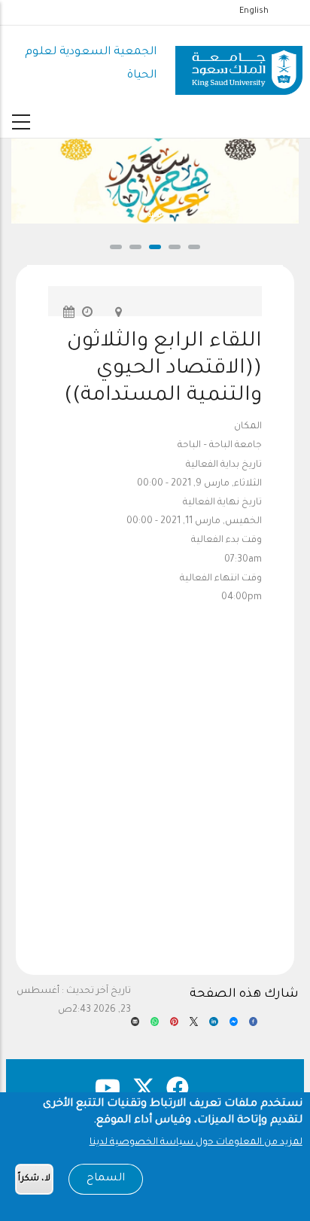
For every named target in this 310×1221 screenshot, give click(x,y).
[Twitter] (194, 1026)
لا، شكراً (34, 1179)
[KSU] (239, 65)
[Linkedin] (213, 1026)
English (254, 11)
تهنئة (155, 216)
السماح (106, 1179)
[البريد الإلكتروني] (135, 1026)
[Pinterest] (174, 1026)
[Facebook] (253, 1026)
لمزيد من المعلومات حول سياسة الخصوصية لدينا (196, 1142)
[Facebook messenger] (233, 1026)
